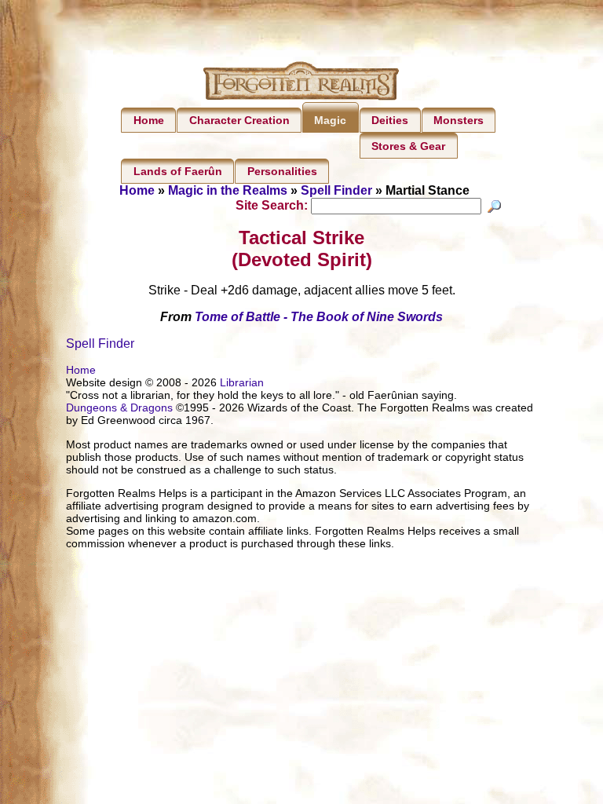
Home (148, 120)
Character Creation (239, 120)
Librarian (242, 382)
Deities (389, 120)
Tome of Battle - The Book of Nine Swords (319, 316)
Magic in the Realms (227, 190)
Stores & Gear (408, 146)
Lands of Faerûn (177, 171)
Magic (330, 120)
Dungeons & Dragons (119, 407)
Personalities (282, 171)
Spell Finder (336, 190)
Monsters (458, 120)
